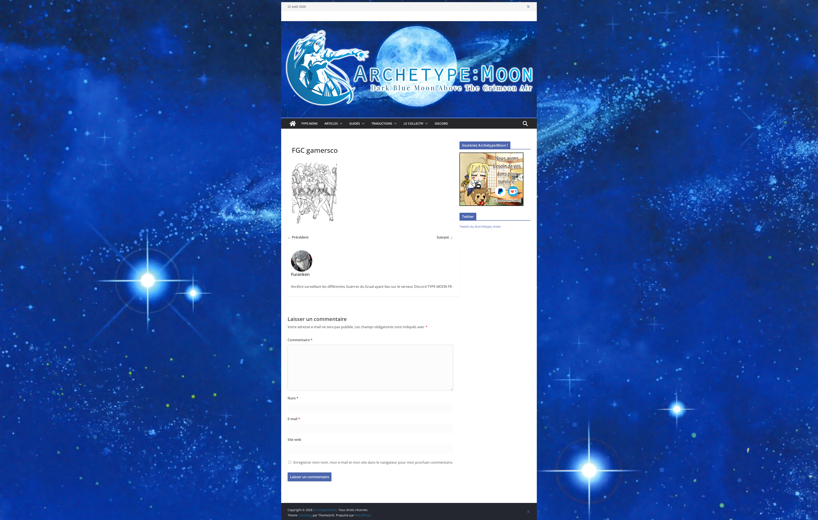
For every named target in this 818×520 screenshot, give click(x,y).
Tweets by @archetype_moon (480, 226)
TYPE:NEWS (309, 123)
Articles (331, 123)
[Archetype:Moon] (409, 24)
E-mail (294, 419)
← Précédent (298, 237)
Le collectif (413, 123)
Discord (441, 123)
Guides (354, 123)
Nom (293, 398)
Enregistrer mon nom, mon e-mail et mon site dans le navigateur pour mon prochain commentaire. (373, 462)
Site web (294, 439)
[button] (340, 124)
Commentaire (300, 340)
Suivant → (445, 237)
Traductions (382, 123)
